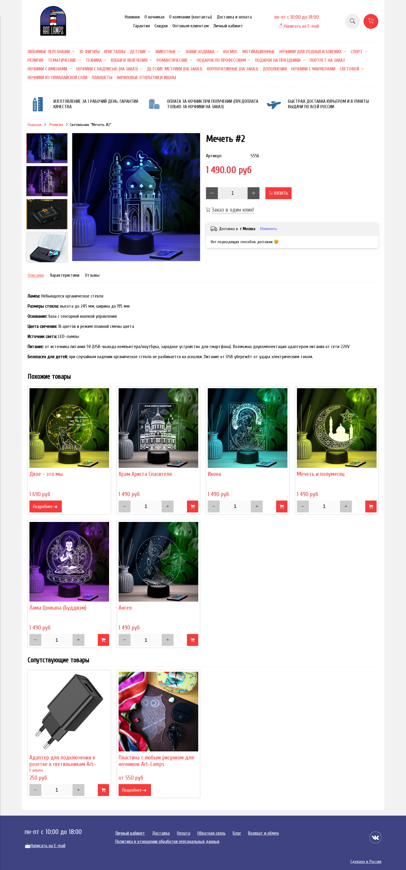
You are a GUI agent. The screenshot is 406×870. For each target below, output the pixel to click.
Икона (214, 474)
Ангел (125, 608)
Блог (237, 833)
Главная (34, 124)
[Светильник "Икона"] (247, 428)
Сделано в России (365, 861)
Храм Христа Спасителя (145, 474)
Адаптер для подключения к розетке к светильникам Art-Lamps (62, 764)
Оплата (183, 833)
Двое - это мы (46, 474)
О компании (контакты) (190, 17)
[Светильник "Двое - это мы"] (69, 428)
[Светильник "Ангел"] (158, 562)
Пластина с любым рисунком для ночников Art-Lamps (156, 760)
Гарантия (141, 26)
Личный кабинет (228, 26)
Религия (56, 124)
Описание (36, 275)
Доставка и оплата (234, 17)
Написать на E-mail (298, 26)
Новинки (132, 17)
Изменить (268, 228)
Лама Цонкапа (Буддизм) (57, 608)
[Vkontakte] (375, 837)
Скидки (161, 26)
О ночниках (154, 17)
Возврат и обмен (263, 833)
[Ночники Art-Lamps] (53, 34)
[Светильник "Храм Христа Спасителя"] (158, 428)
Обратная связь (211, 833)
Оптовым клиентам (190, 26)
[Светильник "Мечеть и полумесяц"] (337, 428)
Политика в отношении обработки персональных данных (167, 841)
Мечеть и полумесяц (320, 474)
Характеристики (64, 275)
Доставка (161, 833)
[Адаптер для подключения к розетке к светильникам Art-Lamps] (69, 711)
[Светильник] (136, 197)
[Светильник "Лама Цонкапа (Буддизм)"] (69, 562)
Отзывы (92, 275)
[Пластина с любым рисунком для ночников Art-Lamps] (158, 711)
